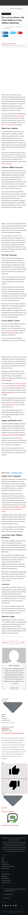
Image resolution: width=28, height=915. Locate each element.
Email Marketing (5, 878)
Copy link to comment (8, 811)
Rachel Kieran (5, 729)
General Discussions (6, 882)
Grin (10, 555)
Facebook (4, 808)
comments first (6, 720)
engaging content (13, 333)
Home (3, 858)
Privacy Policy (5, 864)
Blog (3, 860)
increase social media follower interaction (13, 435)
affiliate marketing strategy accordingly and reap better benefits (13, 509)
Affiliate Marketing (6, 14)
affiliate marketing (17, 116)
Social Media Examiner (16, 472)
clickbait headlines (6, 392)
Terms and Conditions (8, 866)
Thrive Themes (19, 912)
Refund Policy (5, 868)
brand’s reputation (6, 380)
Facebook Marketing (6, 880)
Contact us (5, 862)
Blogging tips (4, 876)
